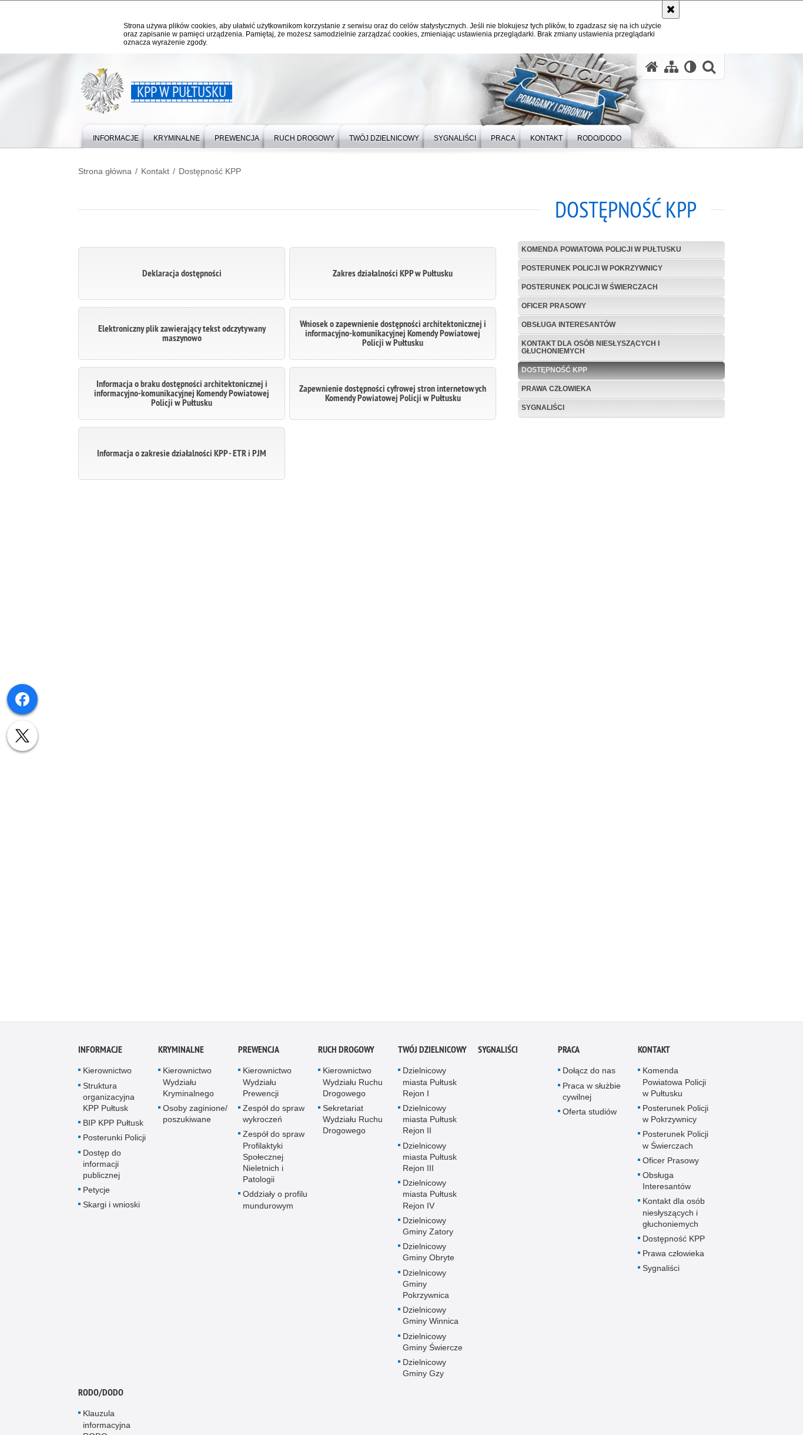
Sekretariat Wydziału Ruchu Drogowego (353, 1125)
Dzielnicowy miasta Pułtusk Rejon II (430, 1125)
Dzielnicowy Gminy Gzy (424, 1373)
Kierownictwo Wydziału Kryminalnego (188, 1087)
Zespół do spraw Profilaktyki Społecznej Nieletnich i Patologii (274, 1162)
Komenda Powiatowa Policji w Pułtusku (601, 249)
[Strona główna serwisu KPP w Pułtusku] (651, 66)
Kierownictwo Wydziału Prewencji (267, 1087)
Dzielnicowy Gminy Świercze (433, 1347)
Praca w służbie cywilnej (592, 1096)
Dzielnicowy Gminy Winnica (431, 1321)
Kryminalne (181, 1055)
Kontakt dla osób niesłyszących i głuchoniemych (590, 347)
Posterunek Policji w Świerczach (589, 287)
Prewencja (258, 1055)
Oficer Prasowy (553, 306)
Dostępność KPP (210, 171)
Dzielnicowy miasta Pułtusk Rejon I (430, 1087)
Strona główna (105, 171)
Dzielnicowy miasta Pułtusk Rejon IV (430, 1200)
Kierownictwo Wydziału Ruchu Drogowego (353, 1087)
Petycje (96, 1195)
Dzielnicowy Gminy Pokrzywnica (426, 1289)
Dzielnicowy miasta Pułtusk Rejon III (430, 1162)
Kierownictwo (107, 1076)
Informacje (100, 1055)
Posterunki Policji (114, 1143)
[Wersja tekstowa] (690, 66)
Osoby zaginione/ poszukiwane (195, 1119)
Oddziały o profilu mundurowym (275, 1205)
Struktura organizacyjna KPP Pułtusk (109, 1102)
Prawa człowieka (556, 389)
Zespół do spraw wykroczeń (274, 1119)
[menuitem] (115, 135)
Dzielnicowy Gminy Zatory (428, 1231)
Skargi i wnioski (111, 1210)
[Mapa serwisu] (671, 66)
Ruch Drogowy (346, 1055)
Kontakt (155, 171)
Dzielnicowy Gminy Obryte (428, 1257)
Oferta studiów (590, 1117)
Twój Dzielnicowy (432, 1055)
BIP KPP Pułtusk (113, 1128)
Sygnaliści (542, 407)
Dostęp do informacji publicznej (102, 1169)
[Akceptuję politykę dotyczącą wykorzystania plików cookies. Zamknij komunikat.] (671, 9)
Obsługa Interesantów (568, 325)
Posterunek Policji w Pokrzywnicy (592, 268)
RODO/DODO (100, 1398)
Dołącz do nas (589, 1076)
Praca (569, 1055)
